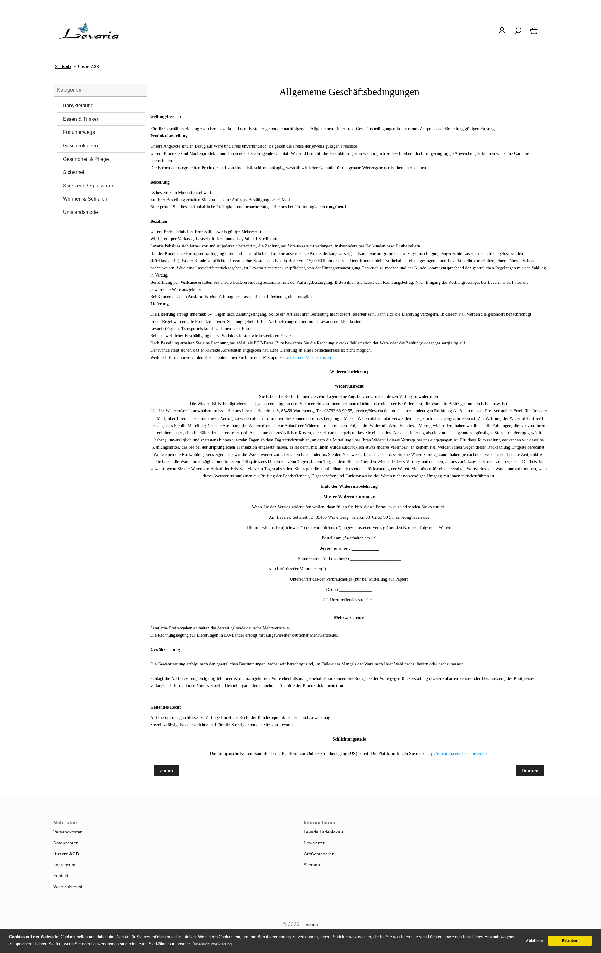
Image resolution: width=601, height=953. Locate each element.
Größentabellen (319, 853)
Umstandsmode (80, 212)
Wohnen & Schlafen (85, 198)
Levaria (310, 924)
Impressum (64, 864)
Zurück (166, 770)
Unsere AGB (66, 853)
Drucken (530, 770)
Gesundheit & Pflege (86, 159)
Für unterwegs (79, 132)
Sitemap (312, 864)
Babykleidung (78, 105)
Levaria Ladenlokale (324, 831)
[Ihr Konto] (502, 34)
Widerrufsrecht (67, 886)
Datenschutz (65, 842)
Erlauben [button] (570, 941)
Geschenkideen (80, 145)
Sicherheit (74, 172)
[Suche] (518, 34)
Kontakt (60, 875)
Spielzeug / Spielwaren (89, 185)
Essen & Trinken (81, 119)
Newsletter (314, 842)
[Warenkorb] (534, 34)
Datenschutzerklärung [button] (212, 944)
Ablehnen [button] (534, 941)
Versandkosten (68, 831)
